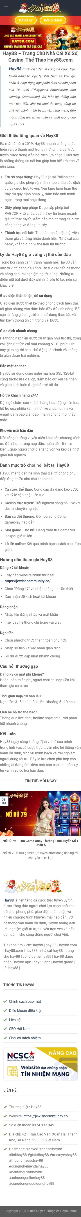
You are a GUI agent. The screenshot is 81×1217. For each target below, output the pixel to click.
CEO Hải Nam (20, 1029)
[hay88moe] (40, 7)
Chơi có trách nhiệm (25, 1038)
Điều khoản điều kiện (25, 1011)
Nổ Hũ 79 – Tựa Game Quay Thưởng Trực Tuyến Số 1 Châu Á (40, 843)
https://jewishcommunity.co (45, 1116)
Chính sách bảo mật (25, 1001)
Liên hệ (14, 1020)
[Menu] (6, 7)
